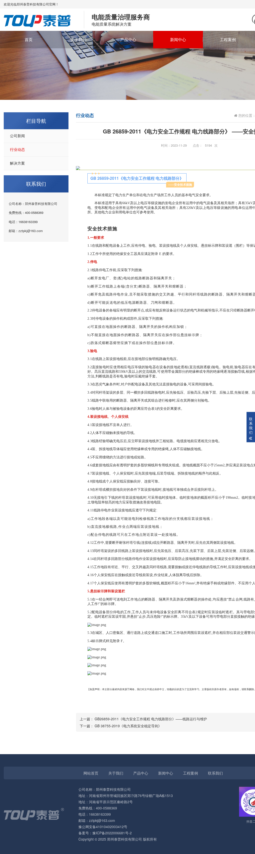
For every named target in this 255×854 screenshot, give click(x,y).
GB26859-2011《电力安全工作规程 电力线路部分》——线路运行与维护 (151, 718)
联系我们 (215, 773)
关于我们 (78, 39)
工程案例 (228, 39)
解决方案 (17, 163)
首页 (29, 39)
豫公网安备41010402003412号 (102, 826)
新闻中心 (178, 39)
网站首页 (90, 773)
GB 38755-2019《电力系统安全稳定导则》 (128, 725)
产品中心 (128, 39)
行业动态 (17, 150)
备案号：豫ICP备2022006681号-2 (105, 832)
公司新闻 (17, 136)
